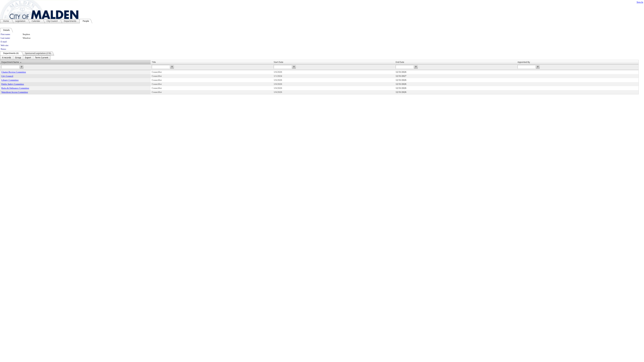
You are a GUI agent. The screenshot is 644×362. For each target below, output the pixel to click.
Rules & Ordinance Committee (15, 88)
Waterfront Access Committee (14, 92)
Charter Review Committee (13, 72)
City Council (7, 76)
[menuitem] (6, 58)
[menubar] (25, 57)
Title (154, 62)
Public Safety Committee (12, 84)
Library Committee (10, 80)
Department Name (10, 62)
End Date (400, 62)
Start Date (278, 62)
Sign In (640, 2)
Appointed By (524, 62)
